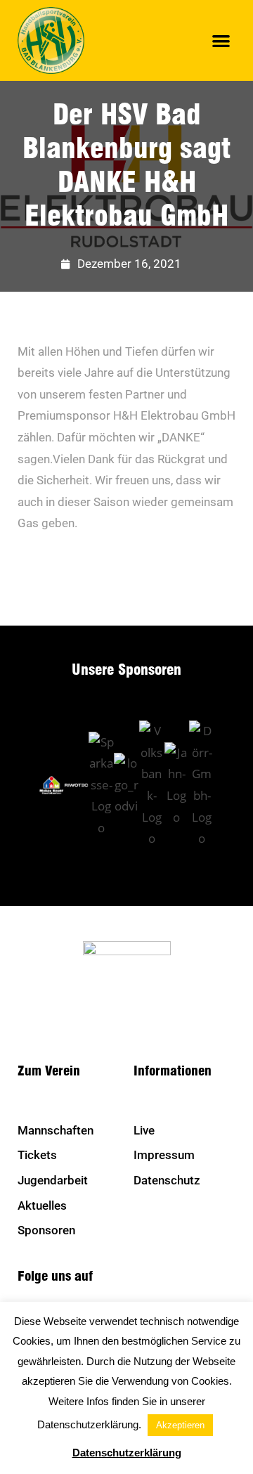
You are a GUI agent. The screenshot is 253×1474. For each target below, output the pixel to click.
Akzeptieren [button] (180, 1425)
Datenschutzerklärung (126, 1453)
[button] (221, 40)
